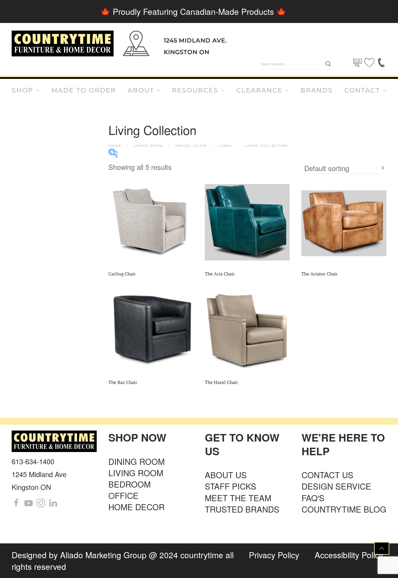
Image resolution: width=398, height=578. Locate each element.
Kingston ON (186, 52)
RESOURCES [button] (195, 90)
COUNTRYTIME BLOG (344, 509)
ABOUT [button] (141, 90)
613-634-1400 (33, 461)
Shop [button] (22, 90)
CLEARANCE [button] (259, 90)
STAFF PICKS (230, 486)
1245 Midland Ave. (195, 40)
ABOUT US (226, 475)
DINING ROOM (136, 461)
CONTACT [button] (362, 90)
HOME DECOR (136, 507)
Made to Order (83, 90)
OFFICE (123, 495)
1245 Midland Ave (39, 474)
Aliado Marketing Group (103, 555)
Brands (316, 90)
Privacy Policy (274, 555)
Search (328, 64)
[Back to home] (63, 43)
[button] (381, 548)
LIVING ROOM (135, 473)
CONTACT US (327, 475)
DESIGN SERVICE (336, 486)
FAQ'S (313, 498)
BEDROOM (129, 484)
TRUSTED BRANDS (242, 509)
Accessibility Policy (349, 555)
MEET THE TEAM (238, 498)
